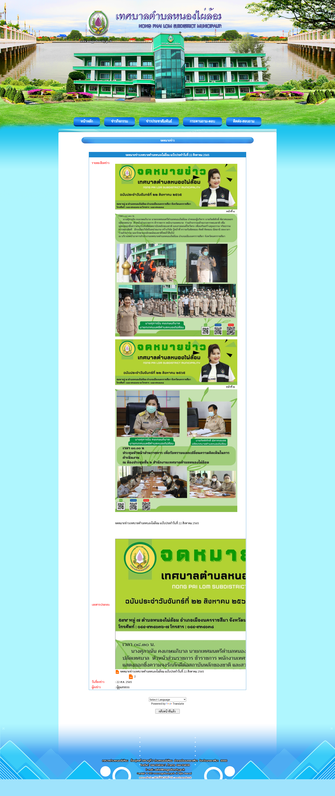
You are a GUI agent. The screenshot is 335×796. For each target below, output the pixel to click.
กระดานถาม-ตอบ (202, 121)
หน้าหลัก (87, 121)
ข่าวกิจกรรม (119, 121)
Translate (178, 703)
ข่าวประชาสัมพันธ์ (159, 121)
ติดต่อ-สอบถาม (243, 121)
